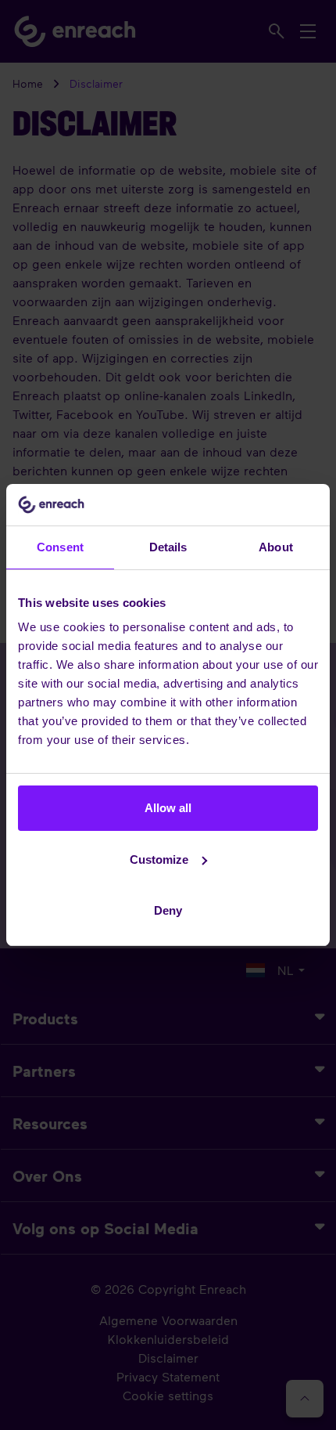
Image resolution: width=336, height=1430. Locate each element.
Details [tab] (168, 547)
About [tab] (276, 547)
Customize (159, 859)
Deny (168, 910)
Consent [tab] (60, 547)
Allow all (168, 807)
